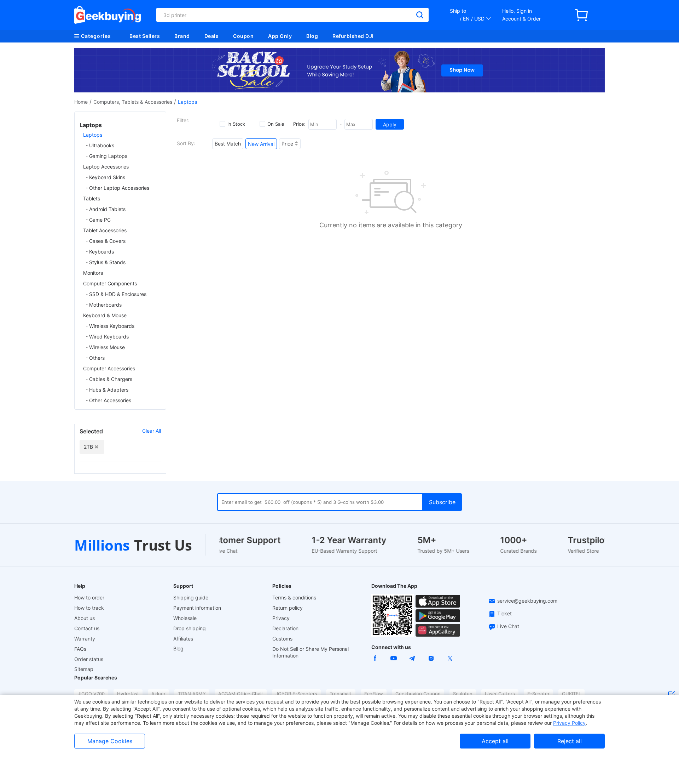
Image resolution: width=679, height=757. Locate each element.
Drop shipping (189, 628)
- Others (95, 358)
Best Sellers (144, 36)
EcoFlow (373, 693)
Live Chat (508, 626)
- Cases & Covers (106, 241)
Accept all (495, 741)
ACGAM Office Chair (240, 693)
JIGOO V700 (91, 693)
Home (81, 102)
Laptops (92, 135)
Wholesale (185, 618)
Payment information (197, 608)
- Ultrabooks (100, 145)
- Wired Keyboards (107, 337)
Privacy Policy (569, 723)
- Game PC (98, 220)
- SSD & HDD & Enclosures (116, 294)
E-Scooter (538, 693)
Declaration (285, 628)
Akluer (158, 693)
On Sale (275, 124)
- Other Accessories (108, 400)
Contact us (86, 628)
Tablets (91, 198)
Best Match (228, 144)
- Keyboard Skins (105, 177)
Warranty (84, 639)
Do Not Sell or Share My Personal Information (310, 652)
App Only (280, 36)
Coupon (243, 36)
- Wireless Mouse (105, 347)
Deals (211, 36)
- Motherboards (104, 305)
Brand (182, 36)
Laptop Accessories (106, 167)
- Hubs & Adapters (107, 390)
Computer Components (110, 283)
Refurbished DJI (353, 36)
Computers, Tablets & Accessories (132, 102)
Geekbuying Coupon (418, 693)
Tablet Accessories (105, 230)
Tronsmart (341, 693)
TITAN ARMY (192, 693)
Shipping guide (190, 597)
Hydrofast (128, 693)
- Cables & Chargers (109, 379)
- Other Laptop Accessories (117, 188)
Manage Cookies (109, 741)
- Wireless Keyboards (110, 326)
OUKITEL (571, 693)
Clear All (151, 431)
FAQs (80, 649)
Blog (312, 36)
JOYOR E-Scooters (296, 693)
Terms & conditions (294, 597)
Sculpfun (462, 693)
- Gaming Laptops (106, 156)
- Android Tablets (106, 209)
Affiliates (183, 639)
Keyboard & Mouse (105, 315)
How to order (89, 597)
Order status (88, 659)
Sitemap (83, 669)
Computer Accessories (109, 368)
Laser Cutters (500, 693)
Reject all (569, 741)
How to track (89, 608)
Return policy (287, 608)
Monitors (93, 273)
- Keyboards (100, 252)
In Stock (236, 124)
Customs (282, 639)
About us (84, 618)
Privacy (281, 618)
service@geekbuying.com (527, 601)
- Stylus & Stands (106, 262)
